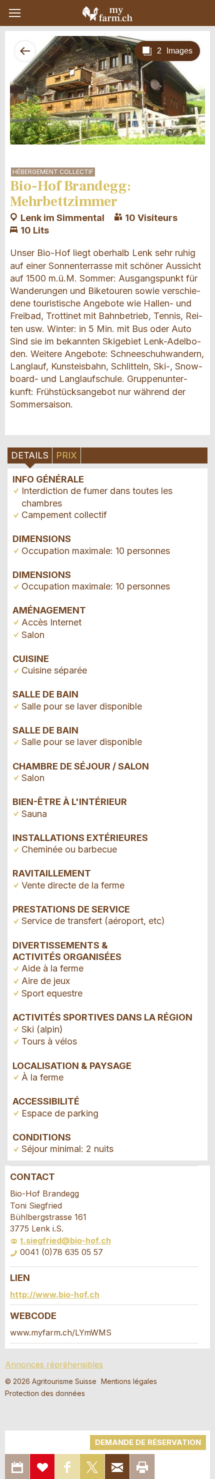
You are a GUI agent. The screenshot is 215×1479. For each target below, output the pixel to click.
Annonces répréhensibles (54, 1365)
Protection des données (45, 1393)
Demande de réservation (148, 1442)
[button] (15, 13)
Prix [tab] (66, 455)
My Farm (107, 13)
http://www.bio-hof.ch (55, 1295)
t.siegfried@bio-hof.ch (65, 1241)
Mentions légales (129, 1381)
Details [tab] (29, 455)
